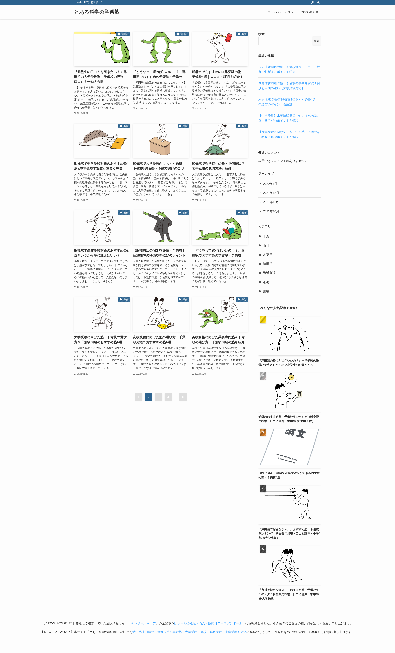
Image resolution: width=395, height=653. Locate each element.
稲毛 (266, 282)
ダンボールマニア (143, 623)
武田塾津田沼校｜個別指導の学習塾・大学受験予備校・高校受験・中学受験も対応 (189, 632)
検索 (261, 34)
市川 (266, 245)
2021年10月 (271, 211)
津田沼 (267, 264)
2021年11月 (271, 202)
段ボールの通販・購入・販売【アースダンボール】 (209, 623)
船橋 (266, 291)
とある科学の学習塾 (96, 11)
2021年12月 (271, 192)
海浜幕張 (269, 273)
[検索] (318, 2)
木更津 (267, 254)
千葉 (266, 236)
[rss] (313, 2)
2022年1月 (270, 183)
